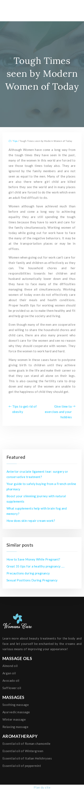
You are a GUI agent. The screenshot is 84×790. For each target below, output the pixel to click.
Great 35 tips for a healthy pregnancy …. (35, 566)
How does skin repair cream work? (31, 520)
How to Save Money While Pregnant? (33, 559)
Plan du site (42, 787)
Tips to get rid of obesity (24, 409)
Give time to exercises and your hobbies (58, 412)
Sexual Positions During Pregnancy (32, 580)
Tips (15, 141)
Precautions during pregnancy (28, 573)
